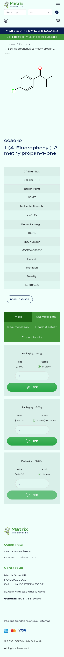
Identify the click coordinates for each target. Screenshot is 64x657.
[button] (60, 37)
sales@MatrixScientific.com (24, 591)
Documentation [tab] (18, 326)
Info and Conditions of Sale (21, 620)
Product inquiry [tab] (32, 337)
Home (11, 44)
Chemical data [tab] (46, 316)
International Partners (20, 557)
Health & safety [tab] (46, 326)
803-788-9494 (29, 598)
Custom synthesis (17, 551)
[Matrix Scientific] (13, 4)
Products (24, 44)
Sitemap (45, 620)
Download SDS (19, 299)
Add (35, 387)
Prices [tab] (18, 316)
